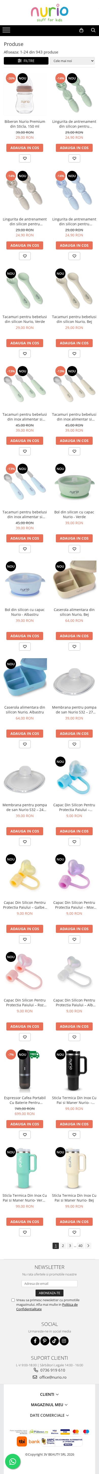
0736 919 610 (52, 1370)
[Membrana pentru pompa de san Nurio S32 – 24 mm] (25, 778)
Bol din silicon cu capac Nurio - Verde (74, 514)
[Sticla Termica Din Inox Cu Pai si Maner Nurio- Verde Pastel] (25, 1168)
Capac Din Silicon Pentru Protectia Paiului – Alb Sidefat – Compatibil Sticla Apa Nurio (74, 1002)
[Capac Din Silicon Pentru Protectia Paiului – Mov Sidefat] (74, 875)
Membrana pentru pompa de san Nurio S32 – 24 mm (25, 807)
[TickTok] (54, 1341)
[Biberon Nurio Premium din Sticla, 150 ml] (25, 94)
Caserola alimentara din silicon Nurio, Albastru (24, 709)
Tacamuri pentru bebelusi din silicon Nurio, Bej (74, 319)
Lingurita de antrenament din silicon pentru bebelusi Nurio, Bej (25, 221)
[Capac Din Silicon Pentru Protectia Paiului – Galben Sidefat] (25, 875)
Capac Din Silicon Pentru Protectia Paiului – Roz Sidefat (25, 1002)
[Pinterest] (44, 1341)
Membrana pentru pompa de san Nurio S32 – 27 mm (74, 709)
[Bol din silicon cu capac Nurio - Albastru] (25, 583)
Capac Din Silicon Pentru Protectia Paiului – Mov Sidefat (74, 905)
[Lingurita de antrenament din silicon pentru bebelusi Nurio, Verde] (74, 94)
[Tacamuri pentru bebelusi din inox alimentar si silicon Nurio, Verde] (25, 387)
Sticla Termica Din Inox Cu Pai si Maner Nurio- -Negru (74, 1100)
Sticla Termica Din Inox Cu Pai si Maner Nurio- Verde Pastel (25, 1198)
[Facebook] (35, 1341)
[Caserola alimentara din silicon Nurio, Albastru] (25, 680)
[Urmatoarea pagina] (88, 1246)
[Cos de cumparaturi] (81, 30)
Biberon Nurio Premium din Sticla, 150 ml (25, 124)
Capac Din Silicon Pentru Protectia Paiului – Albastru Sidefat (74, 807)
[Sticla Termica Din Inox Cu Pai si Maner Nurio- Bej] (74, 1168)
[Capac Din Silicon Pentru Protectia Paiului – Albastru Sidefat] (74, 778)
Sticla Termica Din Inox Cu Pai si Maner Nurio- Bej (74, 1198)
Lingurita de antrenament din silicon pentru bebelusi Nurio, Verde (74, 124)
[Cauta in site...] (93, 30)
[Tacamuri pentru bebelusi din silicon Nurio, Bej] (74, 290)
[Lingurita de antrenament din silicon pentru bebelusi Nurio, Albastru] (74, 192)
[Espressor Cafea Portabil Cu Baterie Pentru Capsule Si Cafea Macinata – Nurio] (25, 1071)
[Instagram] (64, 1341)
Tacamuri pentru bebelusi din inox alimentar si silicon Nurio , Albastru (25, 514)
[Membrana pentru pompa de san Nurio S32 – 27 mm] (74, 680)
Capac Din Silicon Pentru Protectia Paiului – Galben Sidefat (25, 905)
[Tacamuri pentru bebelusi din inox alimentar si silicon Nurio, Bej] (74, 387)
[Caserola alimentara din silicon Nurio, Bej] (74, 583)
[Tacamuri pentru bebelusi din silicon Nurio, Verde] (25, 290)
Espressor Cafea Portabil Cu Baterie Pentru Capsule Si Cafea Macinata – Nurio (25, 1100)
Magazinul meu (47, 1404)
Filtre (28, 60)
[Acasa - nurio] (49, 12)
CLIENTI (47, 1394)
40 (80, 1245)
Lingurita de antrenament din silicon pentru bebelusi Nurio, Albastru (74, 221)
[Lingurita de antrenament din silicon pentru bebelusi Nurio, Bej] (25, 192)
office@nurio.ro (52, 1377)
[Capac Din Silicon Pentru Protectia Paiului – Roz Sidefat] (25, 973)
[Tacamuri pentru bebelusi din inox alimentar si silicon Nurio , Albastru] (25, 485)
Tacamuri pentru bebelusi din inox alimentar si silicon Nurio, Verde (25, 417)
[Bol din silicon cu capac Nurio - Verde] (74, 485)
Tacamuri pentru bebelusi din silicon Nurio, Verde (25, 319)
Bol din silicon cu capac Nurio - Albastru (25, 612)
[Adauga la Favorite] (25, 158)
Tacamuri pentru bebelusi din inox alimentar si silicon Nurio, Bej (74, 417)
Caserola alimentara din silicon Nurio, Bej (74, 612)
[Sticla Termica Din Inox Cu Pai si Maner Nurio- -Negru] (74, 1071)
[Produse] (7, 31)
